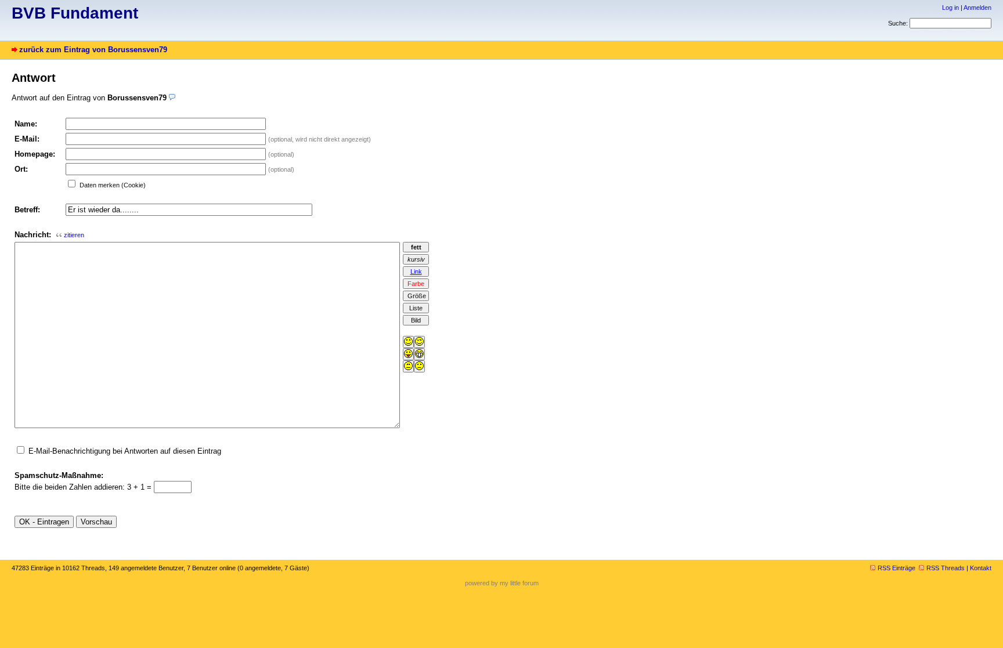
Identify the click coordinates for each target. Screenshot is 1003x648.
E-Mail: (27, 139)
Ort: (21, 169)
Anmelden (977, 7)
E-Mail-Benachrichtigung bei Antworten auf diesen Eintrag (124, 451)
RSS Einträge (896, 567)
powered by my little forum (502, 583)
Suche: (898, 23)
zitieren (74, 234)
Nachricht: (33, 234)
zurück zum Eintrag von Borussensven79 (93, 49)
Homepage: (35, 154)
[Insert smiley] (408, 342)
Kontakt (980, 567)
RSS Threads (945, 567)
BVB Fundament (75, 13)
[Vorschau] (172, 97)
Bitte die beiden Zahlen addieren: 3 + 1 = (84, 487)
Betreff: (27, 209)
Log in (950, 7)
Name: (26, 124)
